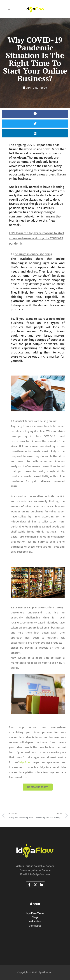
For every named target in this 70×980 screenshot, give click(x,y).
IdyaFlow (24, 762)
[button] (35, 114)
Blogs (35, 917)
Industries (35, 921)
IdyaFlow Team (35, 913)
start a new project (42, 174)
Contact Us (35, 925)
